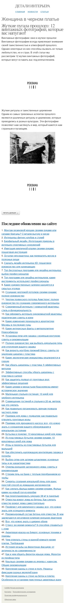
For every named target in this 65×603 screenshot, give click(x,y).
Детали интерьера (32, 5)
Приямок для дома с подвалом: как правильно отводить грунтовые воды (29, 417)
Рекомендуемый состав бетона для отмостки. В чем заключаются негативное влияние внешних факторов (32, 515)
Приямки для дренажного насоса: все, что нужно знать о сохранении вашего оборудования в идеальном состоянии (31, 426)
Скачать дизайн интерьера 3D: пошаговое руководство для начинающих (26, 264)
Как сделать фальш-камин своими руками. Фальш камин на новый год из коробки (31, 490)
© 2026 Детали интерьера (14, 588)
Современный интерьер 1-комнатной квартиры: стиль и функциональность (30, 308)
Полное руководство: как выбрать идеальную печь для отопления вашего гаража (32, 344)
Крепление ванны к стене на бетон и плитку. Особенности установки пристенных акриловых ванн (31, 577)
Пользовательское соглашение (24, 592)
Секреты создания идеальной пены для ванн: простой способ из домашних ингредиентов (29, 483)
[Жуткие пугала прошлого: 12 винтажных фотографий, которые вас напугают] (32, 148)
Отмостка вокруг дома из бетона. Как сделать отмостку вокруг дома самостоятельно (29, 501)
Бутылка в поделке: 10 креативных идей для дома (33, 434)
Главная (20, 11)
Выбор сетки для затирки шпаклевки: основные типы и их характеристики (30, 461)
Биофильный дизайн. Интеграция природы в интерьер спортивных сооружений (28, 242)
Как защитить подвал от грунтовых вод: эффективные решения (26, 381)
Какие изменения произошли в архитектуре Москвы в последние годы (28, 323)
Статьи (45, 11)
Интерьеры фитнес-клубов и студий (24, 237)
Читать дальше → (10, 213)
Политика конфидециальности (16, 595)
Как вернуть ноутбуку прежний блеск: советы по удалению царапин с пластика (30, 352)
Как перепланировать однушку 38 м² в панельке (32, 496)
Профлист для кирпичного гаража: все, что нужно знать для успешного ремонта (31, 508)
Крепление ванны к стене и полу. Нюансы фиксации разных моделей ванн (27, 570)
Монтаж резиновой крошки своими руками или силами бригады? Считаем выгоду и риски (29, 232)
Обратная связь (10, 599)
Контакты (8, 592)
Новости (33, 11)
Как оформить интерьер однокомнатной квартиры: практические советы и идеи (32, 315)
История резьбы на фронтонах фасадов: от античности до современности (28, 548)
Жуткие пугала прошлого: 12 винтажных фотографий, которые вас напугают (32, 29)
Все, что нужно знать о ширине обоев (26, 521)
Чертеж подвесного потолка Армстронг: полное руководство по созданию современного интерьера (30, 301)
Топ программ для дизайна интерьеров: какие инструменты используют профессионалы (28, 279)
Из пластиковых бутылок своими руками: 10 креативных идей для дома (28, 439)
